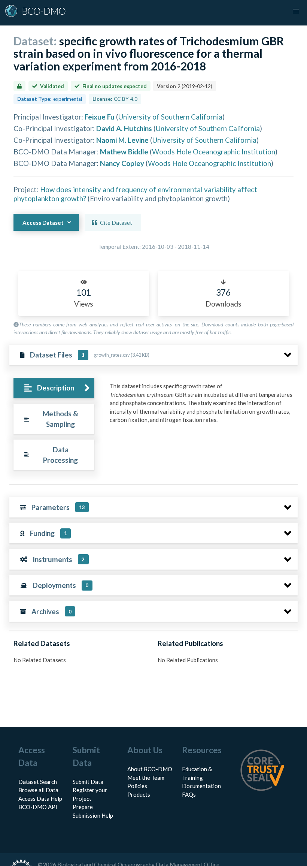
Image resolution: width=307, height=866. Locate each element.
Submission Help (93, 815)
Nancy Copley (122, 163)
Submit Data (88, 781)
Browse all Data (38, 790)
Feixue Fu (100, 116)
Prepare (83, 806)
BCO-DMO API (37, 806)
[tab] (53, 388)
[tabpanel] (202, 406)
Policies (137, 785)
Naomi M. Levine (122, 140)
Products (138, 794)
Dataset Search (37, 781)
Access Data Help (40, 798)
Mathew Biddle (124, 151)
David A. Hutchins (124, 128)
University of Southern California (170, 116)
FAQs (189, 794)
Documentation (201, 785)
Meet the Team (145, 777)
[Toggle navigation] (296, 11)
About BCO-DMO (149, 769)
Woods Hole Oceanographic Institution (213, 151)
